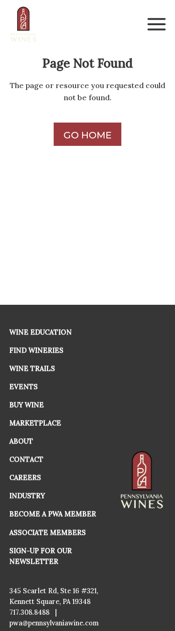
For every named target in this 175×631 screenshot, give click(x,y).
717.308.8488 (29, 612)
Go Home (87, 135)
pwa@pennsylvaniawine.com (54, 623)
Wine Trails (32, 368)
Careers (25, 477)
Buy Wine (26, 405)
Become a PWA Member (52, 514)
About (21, 441)
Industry (27, 496)
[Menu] (156, 24)
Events (23, 387)
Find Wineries (36, 350)
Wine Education (40, 332)
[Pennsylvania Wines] (23, 24)
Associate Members (47, 532)
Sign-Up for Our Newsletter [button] (40, 556)
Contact (26, 459)
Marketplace (35, 423)
